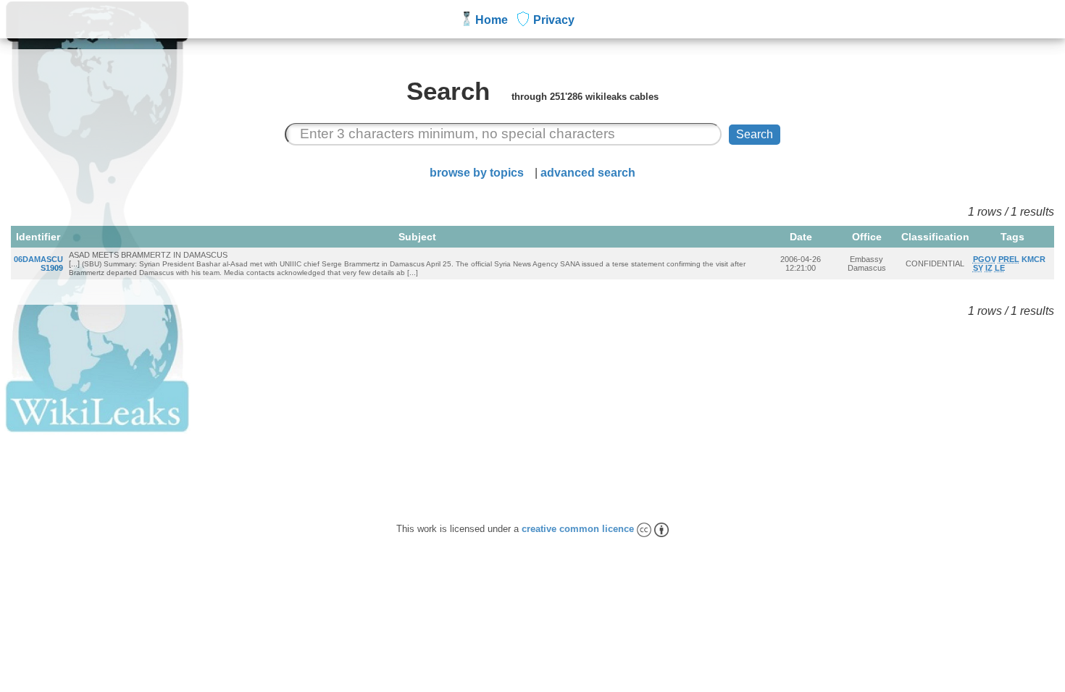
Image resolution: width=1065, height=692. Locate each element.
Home (491, 20)
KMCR (1033, 259)
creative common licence (579, 528)
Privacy (554, 20)
